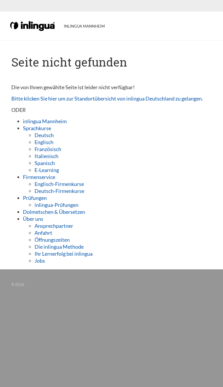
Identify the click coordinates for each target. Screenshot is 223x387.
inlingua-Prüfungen (56, 205)
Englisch (44, 142)
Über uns (33, 219)
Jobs (40, 260)
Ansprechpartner (54, 226)
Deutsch (44, 135)
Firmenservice (39, 177)
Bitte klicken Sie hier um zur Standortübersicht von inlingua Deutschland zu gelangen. (107, 98)
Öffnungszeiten (52, 239)
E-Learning (47, 170)
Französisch (48, 149)
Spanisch (45, 163)
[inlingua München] (33, 25)
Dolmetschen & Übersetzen (54, 212)
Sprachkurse (37, 128)
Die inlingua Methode (59, 246)
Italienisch (46, 156)
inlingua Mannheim (45, 121)
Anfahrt (43, 233)
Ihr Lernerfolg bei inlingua (64, 253)
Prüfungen (35, 198)
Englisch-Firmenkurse (59, 184)
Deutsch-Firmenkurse (59, 191)
